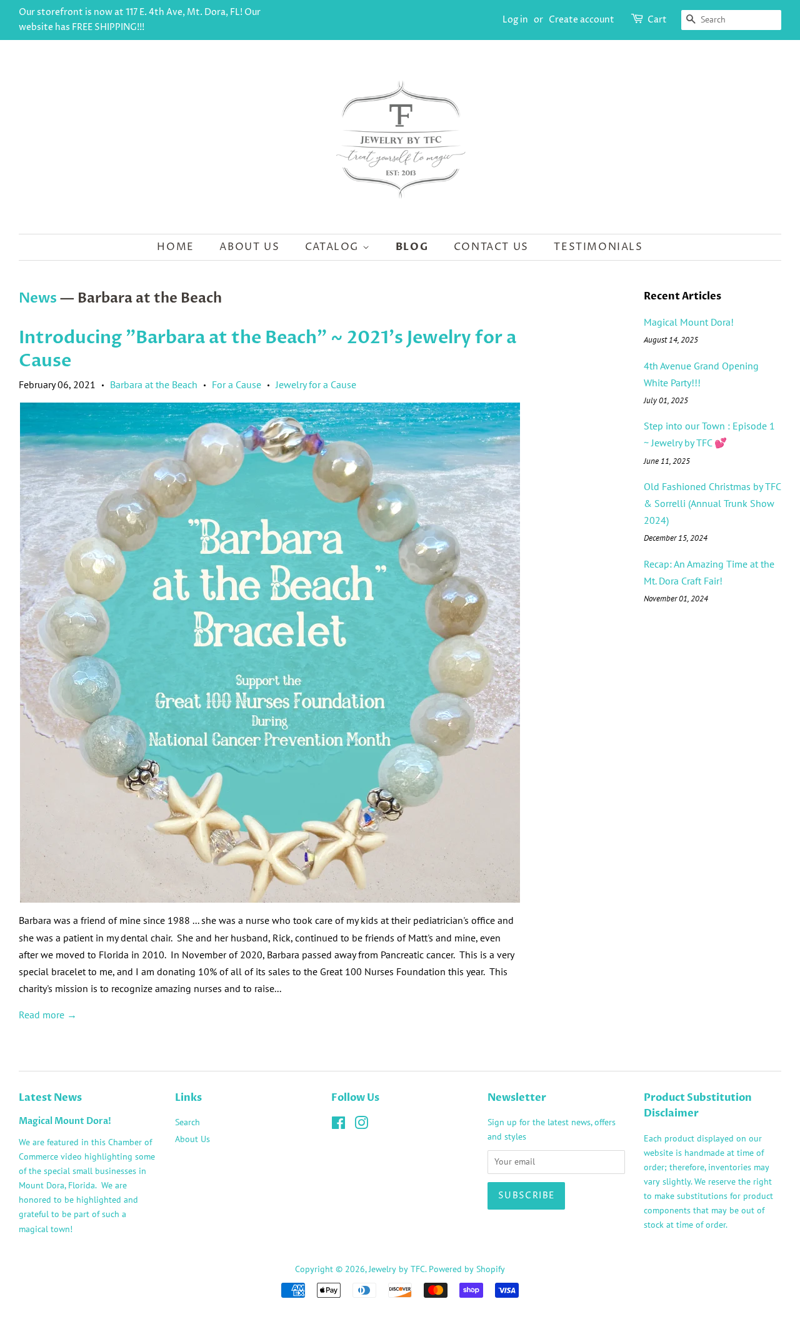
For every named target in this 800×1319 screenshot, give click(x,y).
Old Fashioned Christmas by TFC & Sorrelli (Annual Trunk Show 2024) (712, 503)
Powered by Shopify (467, 1269)
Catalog (333, 247)
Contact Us (491, 247)
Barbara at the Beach (154, 384)
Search (187, 1122)
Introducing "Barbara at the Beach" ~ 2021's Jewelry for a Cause (267, 349)
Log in (515, 20)
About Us (249, 247)
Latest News (50, 1098)
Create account (581, 20)
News (38, 298)
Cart (657, 20)
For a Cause (236, 384)
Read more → (48, 1014)
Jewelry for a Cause (316, 384)
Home (175, 247)
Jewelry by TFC (397, 1269)
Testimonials (598, 247)
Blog (412, 247)
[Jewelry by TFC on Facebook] (338, 1125)
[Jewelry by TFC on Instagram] (361, 1125)
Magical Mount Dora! (689, 322)
